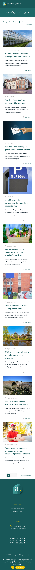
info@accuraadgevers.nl (18, 528)
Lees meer (27, 70)
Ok (13, 567)
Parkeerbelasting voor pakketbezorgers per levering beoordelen (14, 252)
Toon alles (29, 24)
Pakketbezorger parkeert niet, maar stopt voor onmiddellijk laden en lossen (17, 451)
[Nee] (33, 563)
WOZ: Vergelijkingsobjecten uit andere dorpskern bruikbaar (17, 355)
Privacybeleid (20, 567)
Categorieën (7, 22)
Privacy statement (23, 555)
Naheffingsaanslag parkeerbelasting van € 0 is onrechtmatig (16, 203)
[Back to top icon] (17, 551)
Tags (14, 22)
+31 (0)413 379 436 (19, 526)
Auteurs (22, 22)
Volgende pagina (25, 475)
